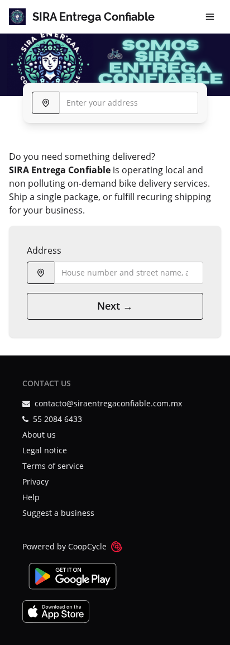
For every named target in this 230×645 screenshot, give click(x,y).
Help (31, 497)
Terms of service (53, 466)
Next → (115, 305)
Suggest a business (58, 513)
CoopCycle (87, 546)
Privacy (35, 481)
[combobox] (115, 103)
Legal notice (44, 450)
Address (44, 250)
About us (39, 434)
